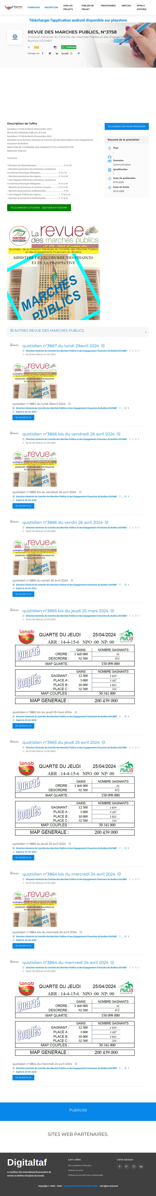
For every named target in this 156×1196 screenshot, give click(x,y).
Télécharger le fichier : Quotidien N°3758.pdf (39, 207)
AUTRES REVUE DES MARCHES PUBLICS (49, 331)
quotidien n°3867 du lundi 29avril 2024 (60, 345)
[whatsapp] (71, 53)
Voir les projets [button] (68, 7)
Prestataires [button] (108, 5)
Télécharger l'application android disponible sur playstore (78, 20)
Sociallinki (64, 53)
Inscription (51, 7)
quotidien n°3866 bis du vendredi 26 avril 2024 (68, 434)
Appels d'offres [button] (141, 7)
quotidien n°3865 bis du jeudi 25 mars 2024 (65, 610)
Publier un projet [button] (88, 7)
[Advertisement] (78, 99)
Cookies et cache (75, 1170)
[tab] (78, 332)
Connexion (34, 7)
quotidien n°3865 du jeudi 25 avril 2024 (61, 742)
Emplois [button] (126, 5)
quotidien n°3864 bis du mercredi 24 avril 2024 (68, 874)
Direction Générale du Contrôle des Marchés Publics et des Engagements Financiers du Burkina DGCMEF (76, 351)
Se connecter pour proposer (126, 126)
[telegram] (78, 53)
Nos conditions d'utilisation (79, 1165)
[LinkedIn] (57, 53)
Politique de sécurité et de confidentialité (85, 1175)
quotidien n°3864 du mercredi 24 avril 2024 (65, 962)
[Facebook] (42, 53)
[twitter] (50, 53)
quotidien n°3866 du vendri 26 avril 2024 (62, 522)
